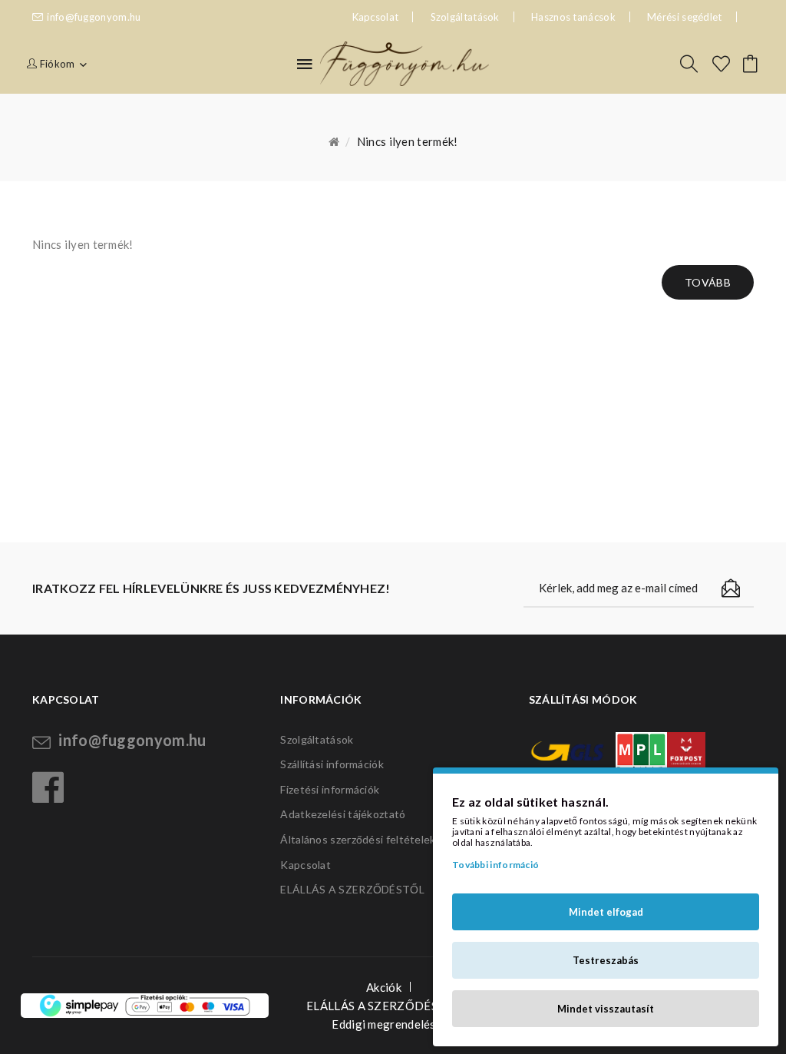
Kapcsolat (305, 864)
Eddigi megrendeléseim (393, 1024)
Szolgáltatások (465, 17)
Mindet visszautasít (605, 1009)
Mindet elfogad (606, 912)
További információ (495, 864)
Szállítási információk (332, 764)
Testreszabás (606, 960)
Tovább (708, 282)
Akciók (383, 987)
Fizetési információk (329, 789)
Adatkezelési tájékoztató (342, 813)
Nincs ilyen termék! (407, 141)
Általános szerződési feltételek (357, 839)
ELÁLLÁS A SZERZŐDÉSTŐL (352, 889)
